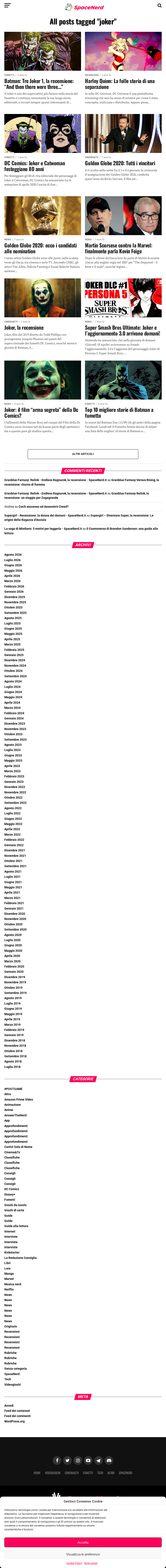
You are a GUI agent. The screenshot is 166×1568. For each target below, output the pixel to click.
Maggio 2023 (13, 760)
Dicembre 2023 (14, 723)
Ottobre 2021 (13, 861)
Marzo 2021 (12, 898)
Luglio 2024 (12, 687)
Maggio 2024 (13, 697)
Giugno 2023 (13, 755)
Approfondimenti (16, 1126)
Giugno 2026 (13, 565)
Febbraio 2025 (14, 650)
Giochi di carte (14, 1210)
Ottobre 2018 (13, 1051)
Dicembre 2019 (14, 977)
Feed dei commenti (17, 1416)
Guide (8, 1216)
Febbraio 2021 (14, 903)
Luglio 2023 (12, 750)
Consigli (10, 1173)
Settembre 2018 (15, 1056)
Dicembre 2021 (14, 850)
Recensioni (12, 1332)
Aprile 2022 (12, 829)
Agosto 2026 (13, 555)
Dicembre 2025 (14, 597)
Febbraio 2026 (14, 586)
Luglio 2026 (12, 560)
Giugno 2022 (13, 819)
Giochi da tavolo (15, 1205)
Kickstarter (11, 1252)
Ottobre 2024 (13, 671)
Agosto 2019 (13, 998)
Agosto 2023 (13, 745)
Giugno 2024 (13, 692)
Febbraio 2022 (14, 840)
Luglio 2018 (12, 1067)
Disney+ (9, 1194)
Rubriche (10, 1353)
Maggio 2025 (13, 634)
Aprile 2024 (12, 703)
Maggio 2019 (13, 1014)
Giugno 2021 (13, 882)
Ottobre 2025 (13, 607)
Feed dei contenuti (17, 1411)
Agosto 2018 (13, 1061)
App (7, 1120)
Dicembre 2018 (14, 1040)
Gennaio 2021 (14, 908)
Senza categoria (15, 1369)
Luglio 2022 (12, 813)
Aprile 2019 (12, 1019)
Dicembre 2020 (14, 914)
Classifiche (12, 1157)
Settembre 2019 (15, 993)
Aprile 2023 (12, 766)
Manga (9, 1274)
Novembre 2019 (15, 982)
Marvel (9, 1279)
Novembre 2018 (15, 1046)
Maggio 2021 (13, 887)
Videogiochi (12, 1385)
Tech (7, 1379)
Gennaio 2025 (14, 655)
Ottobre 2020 (13, 924)
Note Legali (90, 1563)
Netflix (9, 1289)
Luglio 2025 (12, 623)
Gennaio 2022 (14, 845)
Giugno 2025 (13, 629)
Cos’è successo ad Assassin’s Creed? (44, 507)
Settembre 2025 (15, 613)
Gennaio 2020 (14, 972)
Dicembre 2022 (14, 787)
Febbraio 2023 (14, 776)
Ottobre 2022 (13, 797)
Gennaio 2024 (14, 718)
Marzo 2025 (12, 644)
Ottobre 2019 (13, 988)
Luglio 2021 (12, 877)
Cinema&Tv (12, 1152)
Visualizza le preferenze (83, 1554)
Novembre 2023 (15, 729)
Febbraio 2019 (14, 1030)
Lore (7, 1268)
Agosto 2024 (13, 681)
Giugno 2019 (13, 1009)
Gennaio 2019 (14, 1035)
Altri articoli (83, 454)
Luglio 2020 (12, 940)
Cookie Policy (74, 1563)
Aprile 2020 (12, 956)
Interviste (11, 1237)
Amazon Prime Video (18, 1099)
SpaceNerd (12, 1374)
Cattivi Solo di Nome (18, 1147)
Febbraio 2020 (14, 966)
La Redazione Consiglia (20, 1258)
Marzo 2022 (12, 834)
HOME (37, 1472)
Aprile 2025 (12, 639)
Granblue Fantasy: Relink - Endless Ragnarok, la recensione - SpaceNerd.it (55, 480)
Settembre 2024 (15, 676)
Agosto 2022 (13, 808)
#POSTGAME (13, 1089)
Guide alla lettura (16, 1226)
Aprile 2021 (12, 892)
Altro (7, 1094)
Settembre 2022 (15, 803)
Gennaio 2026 (14, 592)
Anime (8, 1110)
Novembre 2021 (15, 856)
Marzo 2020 (12, 961)
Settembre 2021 (15, 866)
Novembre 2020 (15, 919)
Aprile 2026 (12, 576)
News (8, 1295)
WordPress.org (14, 1421)
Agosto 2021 (13, 871)
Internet (9, 1231)
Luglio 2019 (12, 1003)
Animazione (12, 1105)
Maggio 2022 (13, 824)
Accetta (83, 1542)
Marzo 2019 (12, 1025)
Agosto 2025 (13, 618)
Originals (10, 1326)
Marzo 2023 (12, 771)
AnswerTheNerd (15, 1115)
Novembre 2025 (15, 602)
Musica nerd (12, 1284)
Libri (7, 1263)
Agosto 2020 (13, 935)
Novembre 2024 (15, 666)
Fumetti (9, 1200)
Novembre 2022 (15, 792)
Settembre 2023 (15, 739)
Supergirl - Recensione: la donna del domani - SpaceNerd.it (45, 515)
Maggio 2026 (13, 571)
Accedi (9, 1406)
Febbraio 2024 (14, 713)
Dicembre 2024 (14, 660)
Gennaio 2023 (14, 782)
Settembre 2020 (15, 929)
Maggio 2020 (13, 951)
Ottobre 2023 (13, 734)
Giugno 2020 (13, 945)
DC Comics (11, 1189)
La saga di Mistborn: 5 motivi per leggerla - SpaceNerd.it (43, 529)
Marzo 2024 (12, 708)
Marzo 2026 (12, 581)
